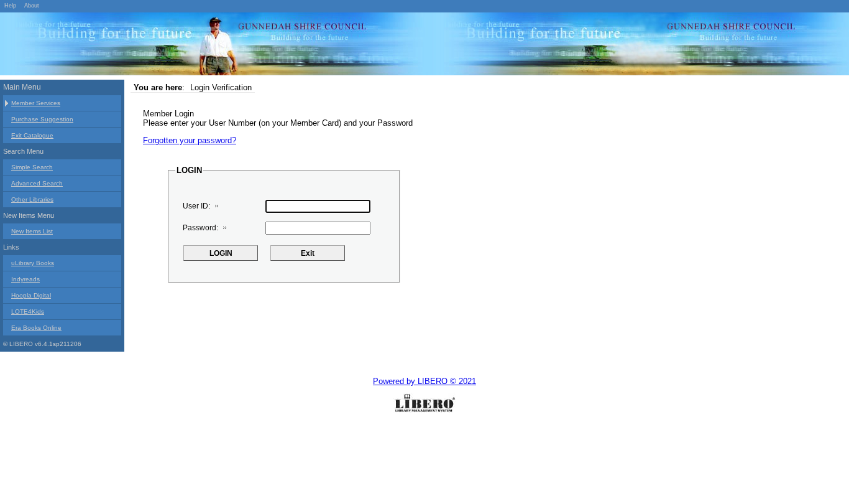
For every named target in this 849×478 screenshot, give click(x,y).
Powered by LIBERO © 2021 (424, 381)
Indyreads (25, 279)
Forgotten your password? (189, 140)
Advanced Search (37, 183)
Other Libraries (32, 199)
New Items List (32, 231)
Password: (200, 227)
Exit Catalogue (32, 135)
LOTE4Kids (27, 311)
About (31, 5)
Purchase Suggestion (42, 119)
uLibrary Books (32, 263)
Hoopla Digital (31, 295)
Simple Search (32, 167)
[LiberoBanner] (186, 46)
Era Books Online (36, 327)
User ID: (196, 206)
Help (10, 5)
